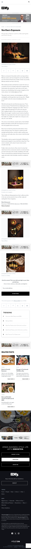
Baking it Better (9, 321)
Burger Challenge (16, 421)
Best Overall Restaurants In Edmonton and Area (16, 330)
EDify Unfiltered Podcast (7, 503)
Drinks (15, 423)
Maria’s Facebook (6, 205)
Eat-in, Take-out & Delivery (13, 26)
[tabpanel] (15, 456)
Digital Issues (5, 500)
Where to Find (15, 454)
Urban (22, 491)
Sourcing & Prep (15, 427)
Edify (3, 498)
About (24, 503)
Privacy (15, 546)
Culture (17, 491)
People (7, 491)
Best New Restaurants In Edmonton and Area (16, 325)
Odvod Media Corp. (19, 545)
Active (3, 494)
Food (3, 26)
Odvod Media (25, 546)
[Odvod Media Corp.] (15, 541)
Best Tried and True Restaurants (13, 334)
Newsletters (18, 503)
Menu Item (4, 505)
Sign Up (14, 483)
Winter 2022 (17, 300)
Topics (3, 489)
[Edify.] (5, 8)
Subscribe (15, 459)
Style (12, 491)
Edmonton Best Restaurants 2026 (13, 316)
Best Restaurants (15, 419)
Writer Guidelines (6, 508)
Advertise (15, 464)
